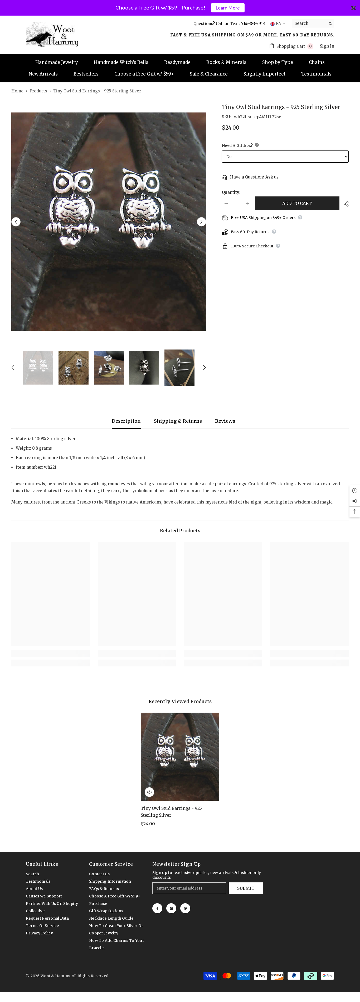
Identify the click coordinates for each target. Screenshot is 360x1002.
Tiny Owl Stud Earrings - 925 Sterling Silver (171, 812)
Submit (246, 888)
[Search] (313, 23)
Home (17, 90)
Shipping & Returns (178, 421)
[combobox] (309, 23)
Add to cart (297, 203)
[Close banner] (353, 8)
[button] (16, 221)
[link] (50, 653)
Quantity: (231, 192)
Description (126, 421)
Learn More (228, 8)
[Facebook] (157, 908)
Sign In (327, 46)
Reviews (225, 421)
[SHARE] (344, 203)
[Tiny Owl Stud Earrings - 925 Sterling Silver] (180, 757)
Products (38, 90)
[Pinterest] (185, 908)
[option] (108, 221)
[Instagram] (171, 908)
